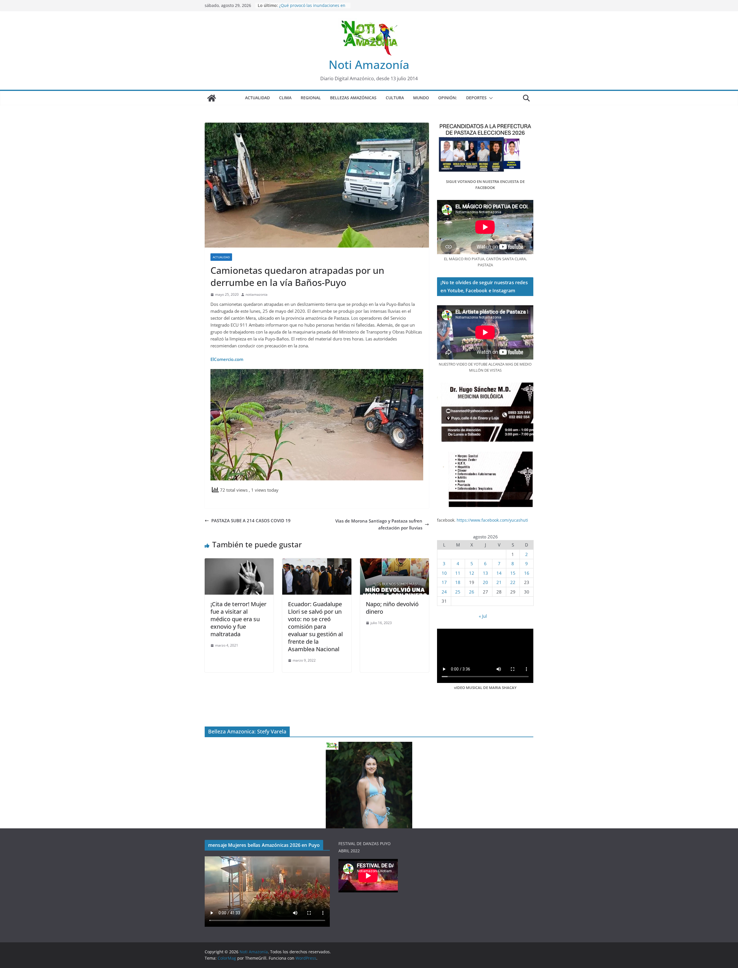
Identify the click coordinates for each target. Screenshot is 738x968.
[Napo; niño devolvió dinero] (394, 562)
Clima (285, 97)
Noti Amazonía (369, 64)
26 (471, 592)
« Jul (483, 616)
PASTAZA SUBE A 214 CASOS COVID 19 (251, 520)
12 (471, 573)
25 (457, 592)
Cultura (395, 97)
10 (444, 573)
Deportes (476, 97)
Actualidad (257, 97)
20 (485, 582)
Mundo (421, 97)
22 (512, 582)
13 (485, 573)
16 (526, 573)
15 (512, 573)
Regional (311, 97)
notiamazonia (257, 294)
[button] (490, 98)
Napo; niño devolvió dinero (392, 607)
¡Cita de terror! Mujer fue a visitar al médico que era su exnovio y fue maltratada (238, 619)
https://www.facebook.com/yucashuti (492, 520)
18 (457, 582)
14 (499, 573)
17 (444, 582)
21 (499, 582)
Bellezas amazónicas (353, 97)
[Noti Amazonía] (212, 98)
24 (444, 592)
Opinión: (447, 97)
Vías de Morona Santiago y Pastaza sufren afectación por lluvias (378, 524)
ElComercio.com (226, 359)
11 (457, 573)
